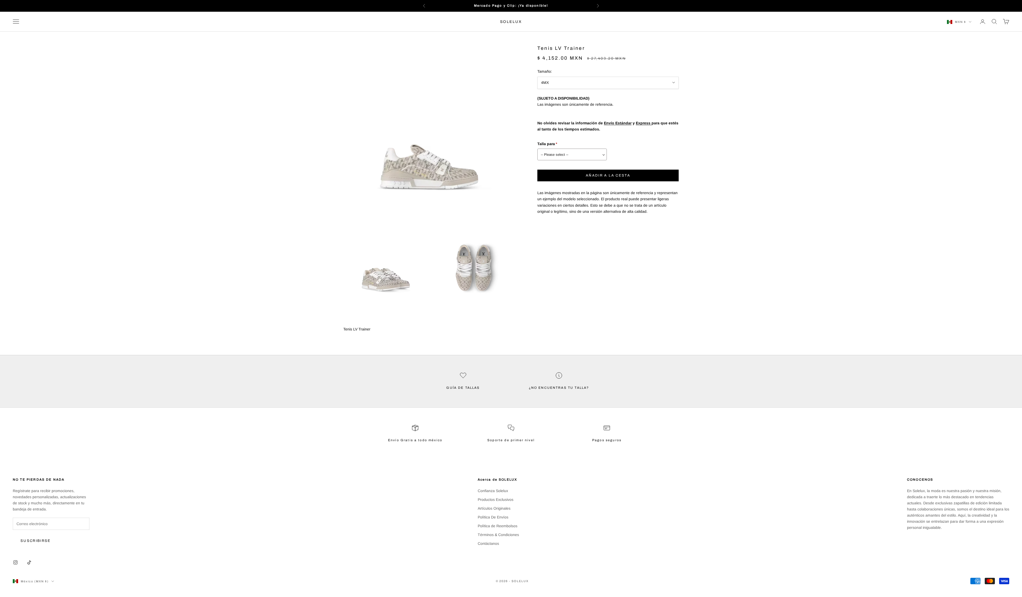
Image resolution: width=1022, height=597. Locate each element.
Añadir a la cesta (608, 175)
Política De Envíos (493, 517)
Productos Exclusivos (495, 499)
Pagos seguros (606, 440)
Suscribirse (35, 541)
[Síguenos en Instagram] (15, 562)
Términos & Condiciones (498, 535)
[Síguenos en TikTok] (29, 562)
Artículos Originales (494, 508)
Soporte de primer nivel (511, 440)
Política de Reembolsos (497, 526)
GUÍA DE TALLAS (463, 388)
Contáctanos (488, 543)
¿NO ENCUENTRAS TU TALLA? (559, 388)
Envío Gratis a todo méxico (415, 440)
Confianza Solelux (493, 491)
